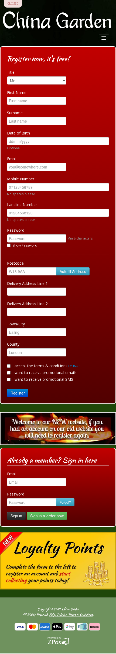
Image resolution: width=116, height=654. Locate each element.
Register (18, 393)
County (13, 344)
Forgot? (65, 502)
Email (11, 158)
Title (11, 72)
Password (15, 230)
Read (76, 366)
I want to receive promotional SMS (42, 379)
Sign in (16, 515)
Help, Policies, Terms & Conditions (71, 614)
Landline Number (22, 204)
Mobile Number (20, 178)
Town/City (16, 323)
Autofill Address (73, 271)
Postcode (15, 263)
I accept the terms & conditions (46, 365)
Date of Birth (18, 133)
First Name (16, 92)
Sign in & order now (47, 515)
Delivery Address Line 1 (27, 283)
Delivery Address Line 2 (27, 303)
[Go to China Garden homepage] (58, 21)
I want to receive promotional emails (44, 372)
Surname (15, 112)
